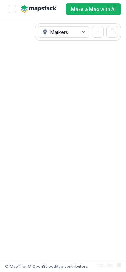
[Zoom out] (98, 32)
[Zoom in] (112, 32)
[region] (63, 145)
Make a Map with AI (93, 9)
